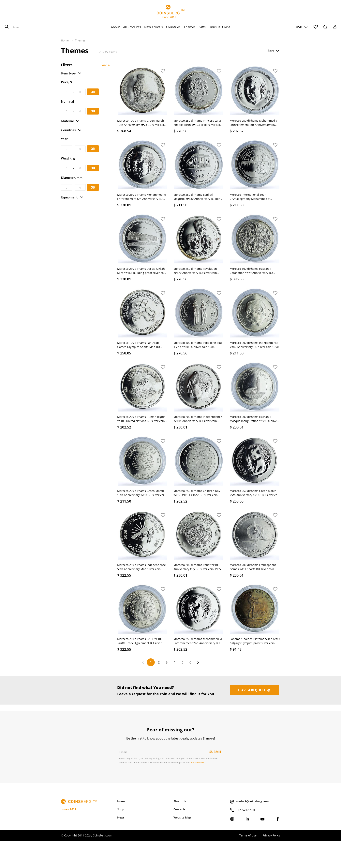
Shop (120, 809)
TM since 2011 (170, 13)
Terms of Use (248, 835)
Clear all (105, 65)
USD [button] (299, 27)
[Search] (6, 27)
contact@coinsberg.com (252, 801)
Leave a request (252, 690)
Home (65, 40)
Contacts (179, 809)
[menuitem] (115, 27)
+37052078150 (245, 810)
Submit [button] (215, 752)
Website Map (182, 817)
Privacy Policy (271, 835)
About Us (179, 801)
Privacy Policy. (197, 762)
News (121, 817)
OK (93, 92)
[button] (273, 51)
